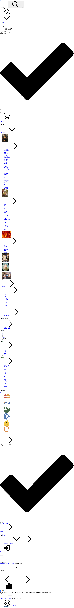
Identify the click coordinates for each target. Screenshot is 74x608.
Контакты (3, 535)
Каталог (1, 563)
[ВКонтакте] (0, 590)
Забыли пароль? (5, 555)
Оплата (1, 392)
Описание (1, 591)
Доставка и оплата (4, 533)
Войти (1, 555)
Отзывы (4, 591)
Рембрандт (9, 564)
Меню (5, 530)
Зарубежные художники (3, 564)
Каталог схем (2, 530)
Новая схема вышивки (3, 521)
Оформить (8, 112)
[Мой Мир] (3, 590)
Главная (1, 531)
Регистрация (4, 551)
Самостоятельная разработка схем (9, 542)
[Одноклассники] (2, 590)
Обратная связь (4, 534)
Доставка (4, 392)
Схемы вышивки (2, 132)
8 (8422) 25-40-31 (15, 605)
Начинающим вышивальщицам (8, 543)
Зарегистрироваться (3, 562)
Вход (1, 551)
